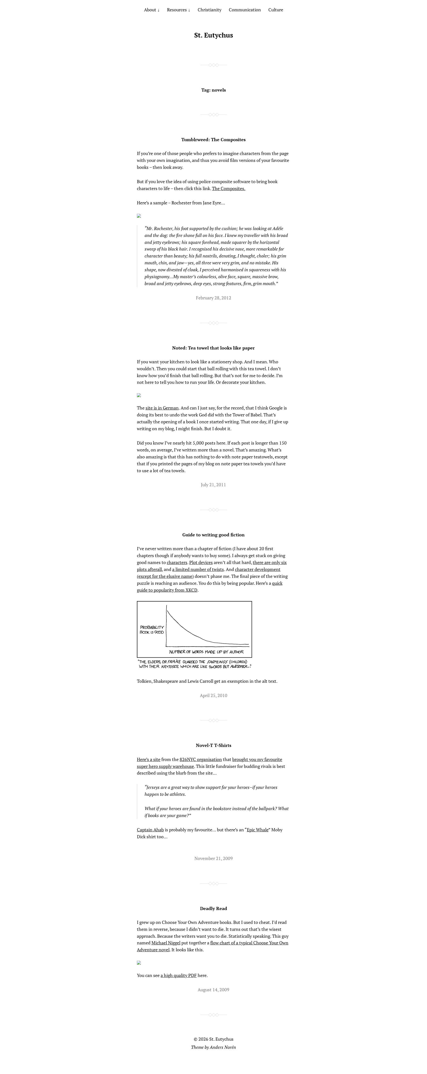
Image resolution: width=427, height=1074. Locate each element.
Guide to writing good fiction (213, 535)
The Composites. (228, 188)
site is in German (162, 408)
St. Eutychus (213, 35)
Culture (275, 10)
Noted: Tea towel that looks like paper (213, 348)
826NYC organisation (201, 759)
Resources (177, 10)
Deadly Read (213, 908)
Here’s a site (148, 759)
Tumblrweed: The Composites (213, 139)
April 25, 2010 (213, 695)
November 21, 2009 (213, 858)
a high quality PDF (179, 975)
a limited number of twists (198, 569)
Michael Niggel (165, 943)
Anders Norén (223, 1047)
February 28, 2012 (213, 298)
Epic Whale (257, 830)
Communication (245, 10)
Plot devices (201, 562)
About (150, 10)
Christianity (209, 10)
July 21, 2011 (213, 485)
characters (177, 562)
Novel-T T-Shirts (213, 745)
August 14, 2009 (213, 990)
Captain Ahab (150, 830)
